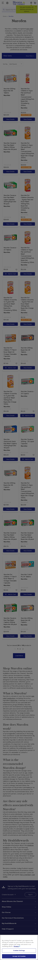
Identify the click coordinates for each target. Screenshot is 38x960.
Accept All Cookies (19, 956)
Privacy (16, 946)
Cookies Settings (19, 950)
